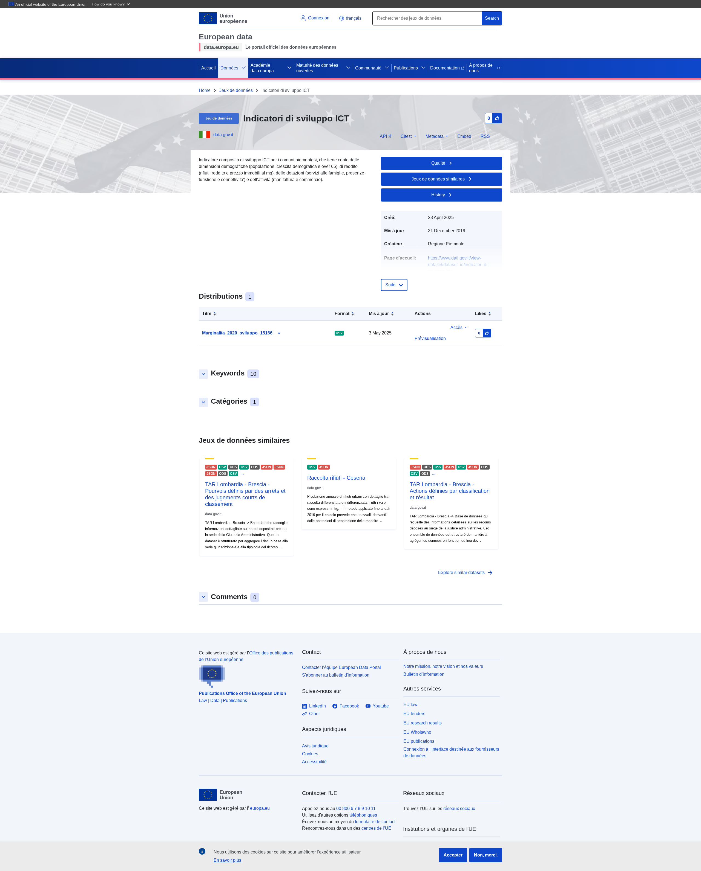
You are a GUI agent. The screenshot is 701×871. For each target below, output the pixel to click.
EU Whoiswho (417, 732)
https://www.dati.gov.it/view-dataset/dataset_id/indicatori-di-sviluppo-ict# (458, 264)
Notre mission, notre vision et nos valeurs (443, 666)
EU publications (418, 741)
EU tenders (414, 713)
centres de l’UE (376, 828)
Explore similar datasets (465, 572)
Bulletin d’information (423, 674)
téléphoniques (363, 815)
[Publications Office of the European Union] (247, 675)
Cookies (310, 753)
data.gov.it (223, 134)
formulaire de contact (375, 821)
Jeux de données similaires (438, 179)
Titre (206, 313)
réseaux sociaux (459, 808)
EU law (410, 704)
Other (314, 713)
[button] (111, 4)
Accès (456, 327)
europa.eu (260, 808)
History (438, 195)
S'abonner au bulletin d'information (335, 675)
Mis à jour (379, 313)
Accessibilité (314, 761)
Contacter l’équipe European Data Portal (341, 667)
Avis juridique (315, 746)
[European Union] (247, 795)
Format (342, 313)
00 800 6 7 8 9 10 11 (356, 808)
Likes (480, 313)
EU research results (422, 723)
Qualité (438, 163)
